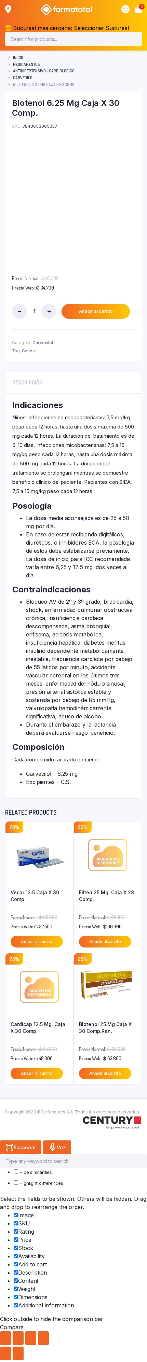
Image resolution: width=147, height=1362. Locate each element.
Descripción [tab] (27, 382)
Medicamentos (26, 64)
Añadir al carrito (96, 311)
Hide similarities (35, 1172)
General (30, 350)
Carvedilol (24, 77)
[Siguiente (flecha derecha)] (18, 1353)
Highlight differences (40, 1183)
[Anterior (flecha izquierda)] (5, 1353)
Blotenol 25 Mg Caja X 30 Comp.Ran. (105, 1027)
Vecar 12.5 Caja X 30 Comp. (35, 895)
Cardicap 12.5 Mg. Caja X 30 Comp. (38, 1027)
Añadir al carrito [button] (36, 941)
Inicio (18, 57)
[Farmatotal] (66, 9)
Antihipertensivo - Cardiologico (44, 70)
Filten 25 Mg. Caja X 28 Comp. (106, 895)
